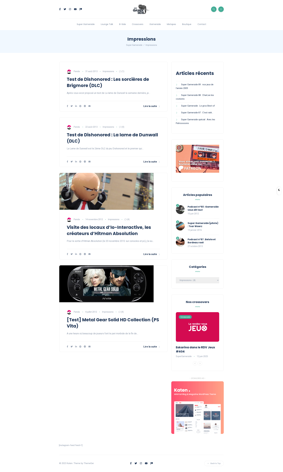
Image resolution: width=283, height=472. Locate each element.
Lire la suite (150, 106)
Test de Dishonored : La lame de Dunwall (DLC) (112, 138)
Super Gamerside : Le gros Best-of (198, 105)
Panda (77, 71)
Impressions (108, 71)
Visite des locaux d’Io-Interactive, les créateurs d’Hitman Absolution (109, 230)
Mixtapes (171, 24)
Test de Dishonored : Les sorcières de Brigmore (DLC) (108, 82)
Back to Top (215, 463)
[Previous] (195, 363)
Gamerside (155, 24)
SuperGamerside (184, 356)
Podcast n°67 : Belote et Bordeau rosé (202, 241)
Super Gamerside (86, 24)
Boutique (186, 24)
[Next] (200, 363)
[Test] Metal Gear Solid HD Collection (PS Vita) (113, 323)
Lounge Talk (107, 24)
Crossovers (137, 24)
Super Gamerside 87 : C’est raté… (197, 112)
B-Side (122, 24)
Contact (202, 24)
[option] (197, 335)
